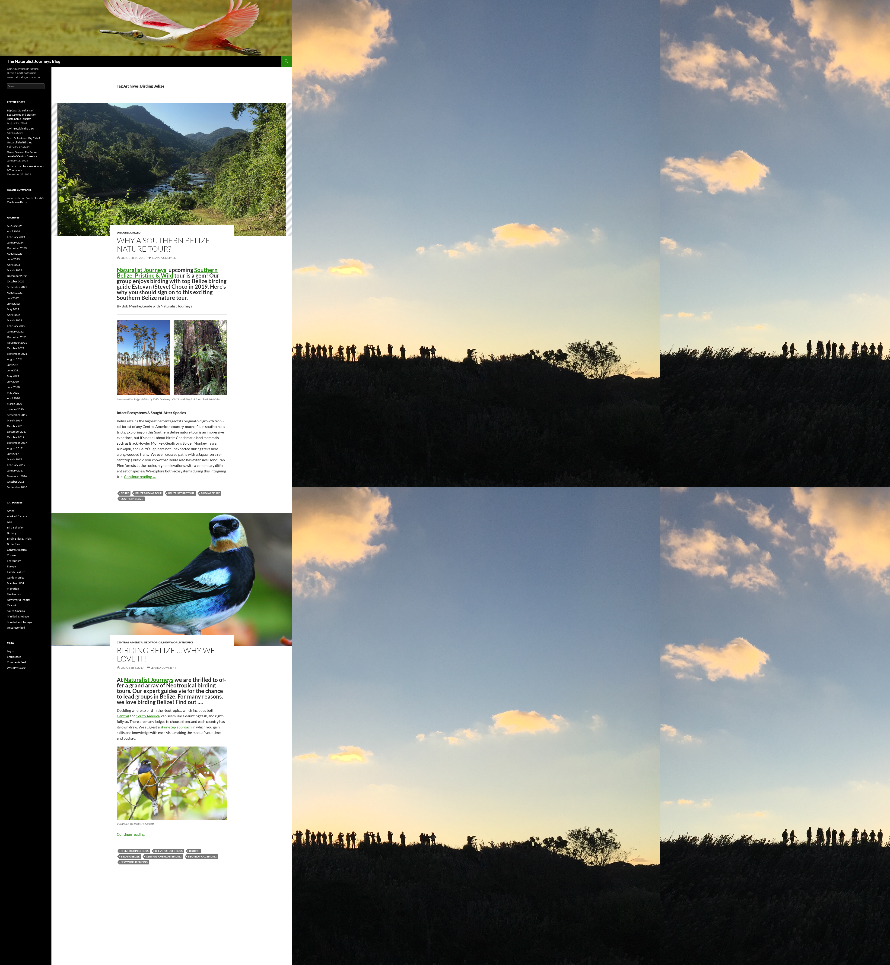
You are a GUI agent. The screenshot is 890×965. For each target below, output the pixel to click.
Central (123, 716)
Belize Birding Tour (148, 493)
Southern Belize (132, 498)
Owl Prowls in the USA (20, 128)
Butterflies (13, 544)
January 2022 (15, 331)
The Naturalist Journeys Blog (33, 61)
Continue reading (140, 476)
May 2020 (13, 392)
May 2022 (13, 309)
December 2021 (17, 337)
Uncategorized (128, 232)
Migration (13, 588)
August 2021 (14, 359)
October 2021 (15, 348)
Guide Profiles (15, 577)
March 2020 (14, 403)
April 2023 (13, 264)
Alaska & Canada (17, 516)
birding (194, 850)
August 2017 (14, 448)
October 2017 (15, 437)
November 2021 (17, 342)
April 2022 (13, 314)
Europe (11, 566)
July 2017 (13, 454)
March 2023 (14, 270)
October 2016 (15, 481)
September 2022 (17, 287)
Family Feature (16, 572)
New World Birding (134, 862)
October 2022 (15, 281)
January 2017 (15, 470)
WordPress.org (16, 668)
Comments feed (16, 662)
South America (148, 716)
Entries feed (14, 656)
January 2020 (15, 409)
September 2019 (17, 415)
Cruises (11, 555)
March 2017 (14, 459)
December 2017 (17, 431)
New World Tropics (178, 642)
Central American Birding (164, 856)
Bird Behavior (15, 527)
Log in (10, 651)
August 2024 (14, 226)
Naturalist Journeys (141, 269)
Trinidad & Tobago (18, 616)
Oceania (12, 605)
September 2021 (17, 353)
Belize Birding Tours (135, 850)
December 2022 (17, 276)
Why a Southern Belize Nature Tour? (163, 244)
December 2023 (17, 248)
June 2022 (13, 303)
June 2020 (13, 387)
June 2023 (13, 259)
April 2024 (13, 231)
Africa (10, 511)
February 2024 (16, 237)
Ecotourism (14, 561)
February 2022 (16, 326)
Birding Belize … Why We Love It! (166, 654)
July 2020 (13, 381)
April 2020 (13, 398)
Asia (9, 522)
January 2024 (15, 242)
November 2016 (17, 476)
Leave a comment (165, 257)
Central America (130, 642)
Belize (125, 493)
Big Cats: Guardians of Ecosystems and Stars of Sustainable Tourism (21, 114)
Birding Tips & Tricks (19, 538)
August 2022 (14, 292)
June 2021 (13, 370)
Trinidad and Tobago (19, 622)
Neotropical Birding (202, 856)
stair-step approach (176, 727)
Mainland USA (15, 583)
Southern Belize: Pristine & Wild (167, 272)
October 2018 (15, 426)
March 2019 (14, 420)
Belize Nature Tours (169, 850)
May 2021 (13, 376)
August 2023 (14, 253)
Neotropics (153, 642)
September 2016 (17, 487)
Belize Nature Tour (181, 493)
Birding (11, 533)
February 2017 (16, 465)
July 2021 (13, 365)
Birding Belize (210, 493)
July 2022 (13, 298)
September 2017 (17, 442)
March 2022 (14, 320)
